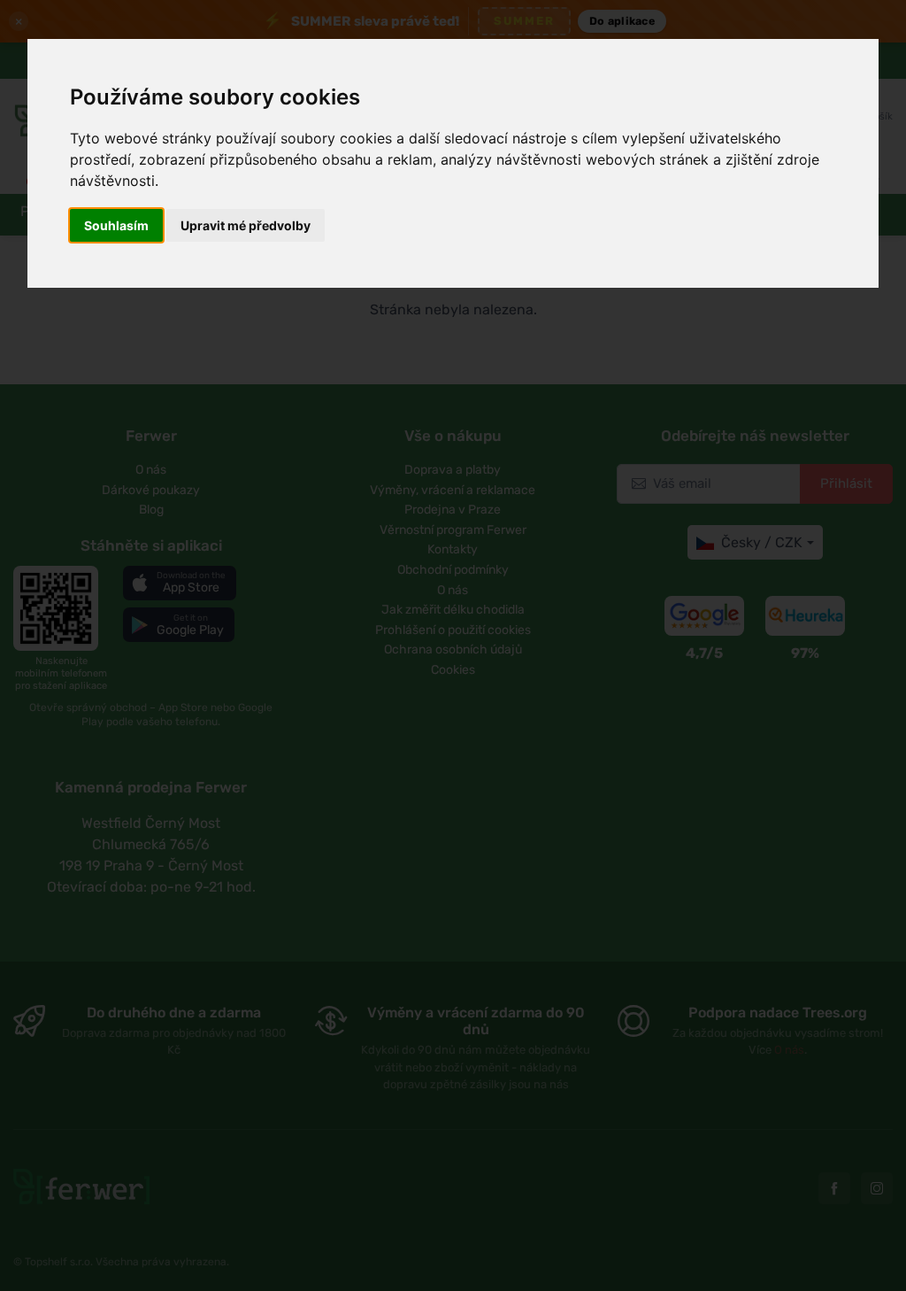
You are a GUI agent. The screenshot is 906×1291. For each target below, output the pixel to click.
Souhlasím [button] (116, 225)
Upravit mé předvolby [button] (245, 225)
